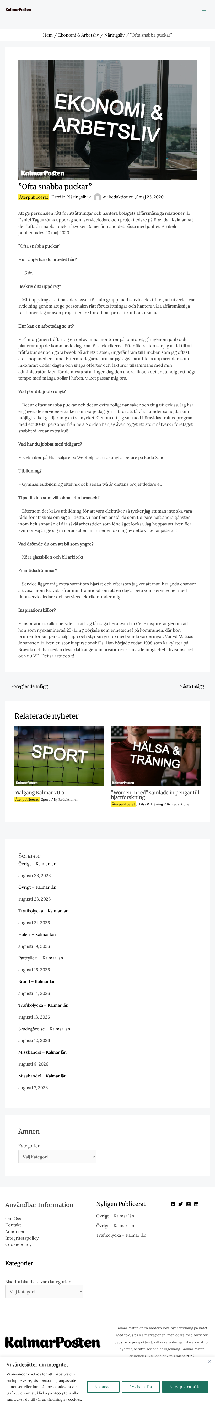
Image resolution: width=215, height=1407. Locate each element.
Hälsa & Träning (150, 804)
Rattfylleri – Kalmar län (40, 957)
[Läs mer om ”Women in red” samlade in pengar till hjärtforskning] (156, 755)
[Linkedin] (196, 1204)
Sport (45, 799)
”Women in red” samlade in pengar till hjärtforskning (155, 795)
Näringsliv (77, 197)
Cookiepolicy (18, 1244)
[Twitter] (180, 1204)
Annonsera (16, 1231)
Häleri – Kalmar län (37, 934)
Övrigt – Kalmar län (37, 863)
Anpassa (103, 1386)
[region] (107, 1382)
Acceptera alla (185, 1386)
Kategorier (29, 1145)
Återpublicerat (33, 197)
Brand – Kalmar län (37, 981)
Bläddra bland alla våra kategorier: (38, 1281)
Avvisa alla (140, 1386)
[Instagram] (188, 1204)
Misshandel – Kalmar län (42, 1052)
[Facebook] (172, 1204)
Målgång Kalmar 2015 (39, 793)
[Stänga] (209, 1361)
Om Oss (13, 1218)
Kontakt (13, 1224)
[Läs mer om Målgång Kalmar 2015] (59, 755)
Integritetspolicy (22, 1238)
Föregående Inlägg (27, 686)
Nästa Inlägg (194, 686)
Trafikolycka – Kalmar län (43, 910)
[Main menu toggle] (204, 9)
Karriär (58, 197)
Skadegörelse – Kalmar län (44, 1028)
